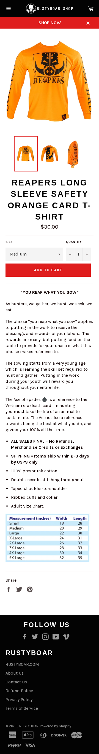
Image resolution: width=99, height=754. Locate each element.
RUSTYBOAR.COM (22, 664)
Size (9, 242)
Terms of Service (22, 708)
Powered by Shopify (55, 726)
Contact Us (16, 681)
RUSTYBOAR (28, 726)
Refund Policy (19, 690)
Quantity (74, 242)
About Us (15, 673)
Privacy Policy (19, 699)
